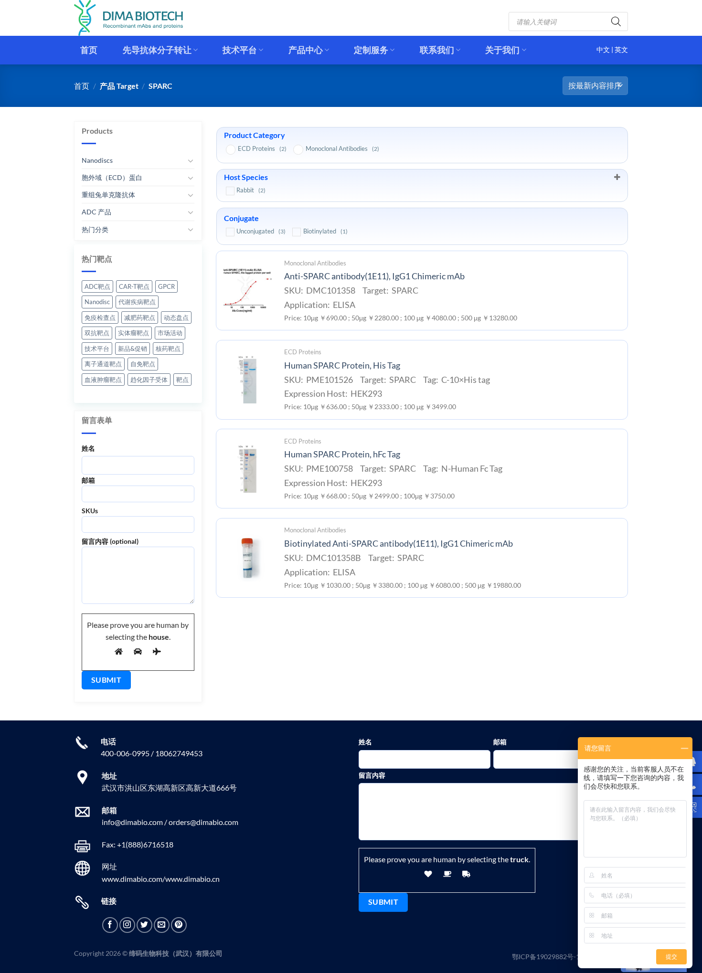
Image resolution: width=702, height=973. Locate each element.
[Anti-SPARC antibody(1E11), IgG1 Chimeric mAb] (247, 290)
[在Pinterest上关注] (179, 925)
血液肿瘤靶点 (103, 379)
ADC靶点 (97, 286)
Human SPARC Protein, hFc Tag (342, 454)
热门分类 (95, 229)
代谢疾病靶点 (137, 302)
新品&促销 (132, 348)
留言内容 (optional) (110, 541)
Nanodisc (97, 302)
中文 (603, 49)
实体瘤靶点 (133, 333)
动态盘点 (176, 317)
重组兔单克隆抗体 (108, 194)
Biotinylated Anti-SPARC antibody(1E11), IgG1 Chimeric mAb (398, 544)
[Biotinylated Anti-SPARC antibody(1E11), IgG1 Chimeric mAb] (247, 558)
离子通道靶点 (103, 364)
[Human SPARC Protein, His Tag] (247, 379)
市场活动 (170, 333)
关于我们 (502, 50)
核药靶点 (168, 348)
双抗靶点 (97, 333)
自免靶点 (142, 364)
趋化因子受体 (149, 379)
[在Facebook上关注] (110, 925)
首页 (88, 50)
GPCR (166, 286)
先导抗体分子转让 (157, 50)
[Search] (616, 21)
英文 (621, 49)
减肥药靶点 (139, 317)
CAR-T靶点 (134, 286)
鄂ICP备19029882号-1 (546, 956)
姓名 (88, 448)
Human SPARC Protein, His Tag (342, 365)
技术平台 (240, 50)
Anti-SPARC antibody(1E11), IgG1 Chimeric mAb (374, 276)
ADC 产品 (96, 212)
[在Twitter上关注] (144, 925)
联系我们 (437, 50)
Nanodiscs (97, 160)
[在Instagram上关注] (127, 925)
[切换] (190, 160)
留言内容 (372, 775)
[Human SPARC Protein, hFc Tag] (247, 469)
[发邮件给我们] (162, 925)
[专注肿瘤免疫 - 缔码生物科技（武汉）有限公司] (136, 18)
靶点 (182, 379)
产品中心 (305, 50)
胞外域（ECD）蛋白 (112, 177)
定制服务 (371, 50)
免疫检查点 (100, 317)
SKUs (90, 511)
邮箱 (88, 480)
